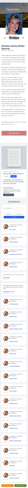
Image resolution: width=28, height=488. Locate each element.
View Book (6, 176)
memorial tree (17, 122)
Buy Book (14, 176)
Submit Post (14, 217)
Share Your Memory (8, 194)
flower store (12, 124)
